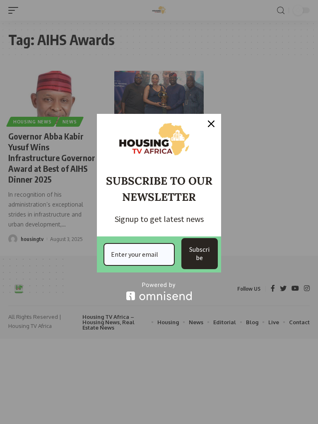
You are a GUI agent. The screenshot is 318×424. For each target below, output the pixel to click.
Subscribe (199, 253)
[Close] (211, 124)
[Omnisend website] (159, 291)
